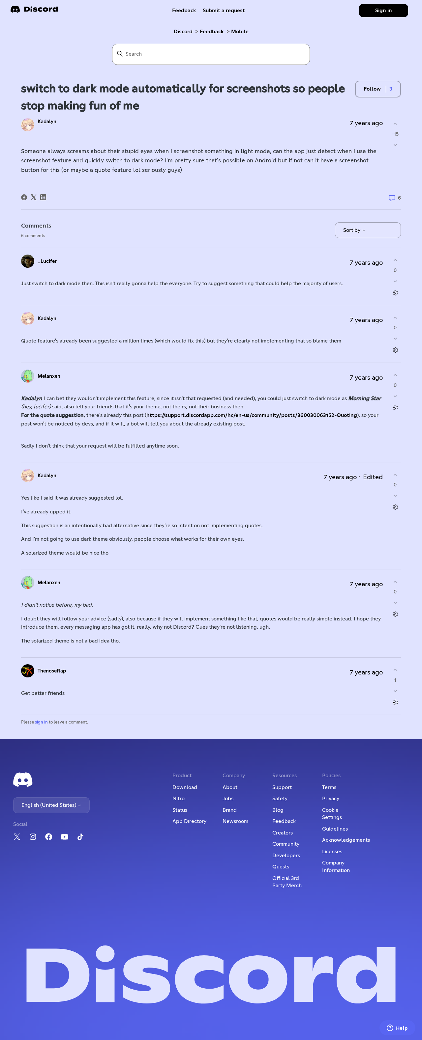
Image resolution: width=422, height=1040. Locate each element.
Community (285, 844)
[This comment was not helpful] (395, 281)
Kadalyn (47, 121)
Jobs (228, 798)
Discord (183, 31)
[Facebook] (24, 197)
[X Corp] (34, 197)
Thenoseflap (52, 671)
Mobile (240, 31)
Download (184, 787)
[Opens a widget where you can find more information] (397, 1028)
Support (282, 787)
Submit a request (224, 10)
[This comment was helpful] (395, 260)
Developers (286, 855)
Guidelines (335, 829)
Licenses (332, 851)
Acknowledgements (346, 840)
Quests (280, 866)
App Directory (189, 821)
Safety (279, 798)
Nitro (178, 798)
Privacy (330, 798)
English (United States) (49, 805)
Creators (282, 832)
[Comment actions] (395, 292)
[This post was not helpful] (395, 145)
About (230, 787)
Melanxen (49, 376)
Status (179, 810)
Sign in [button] (383, 10)
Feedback (184, 10)
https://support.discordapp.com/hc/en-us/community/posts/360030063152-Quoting (251, 415)
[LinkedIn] (43, 197)
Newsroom (235, 821)
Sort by (352, 230)
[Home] (34, 11)
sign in (41, 722)
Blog (278, 810)
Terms (329, 787)
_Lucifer (47, 261)
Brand (230, 810)
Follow (372, 89)
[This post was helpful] (395, 124)
